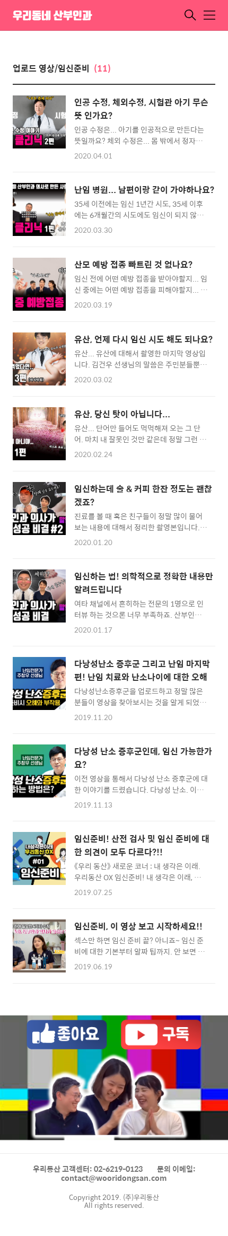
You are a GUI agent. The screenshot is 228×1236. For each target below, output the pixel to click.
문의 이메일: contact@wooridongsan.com (128, 1173)
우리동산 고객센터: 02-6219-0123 (88, 1168)
